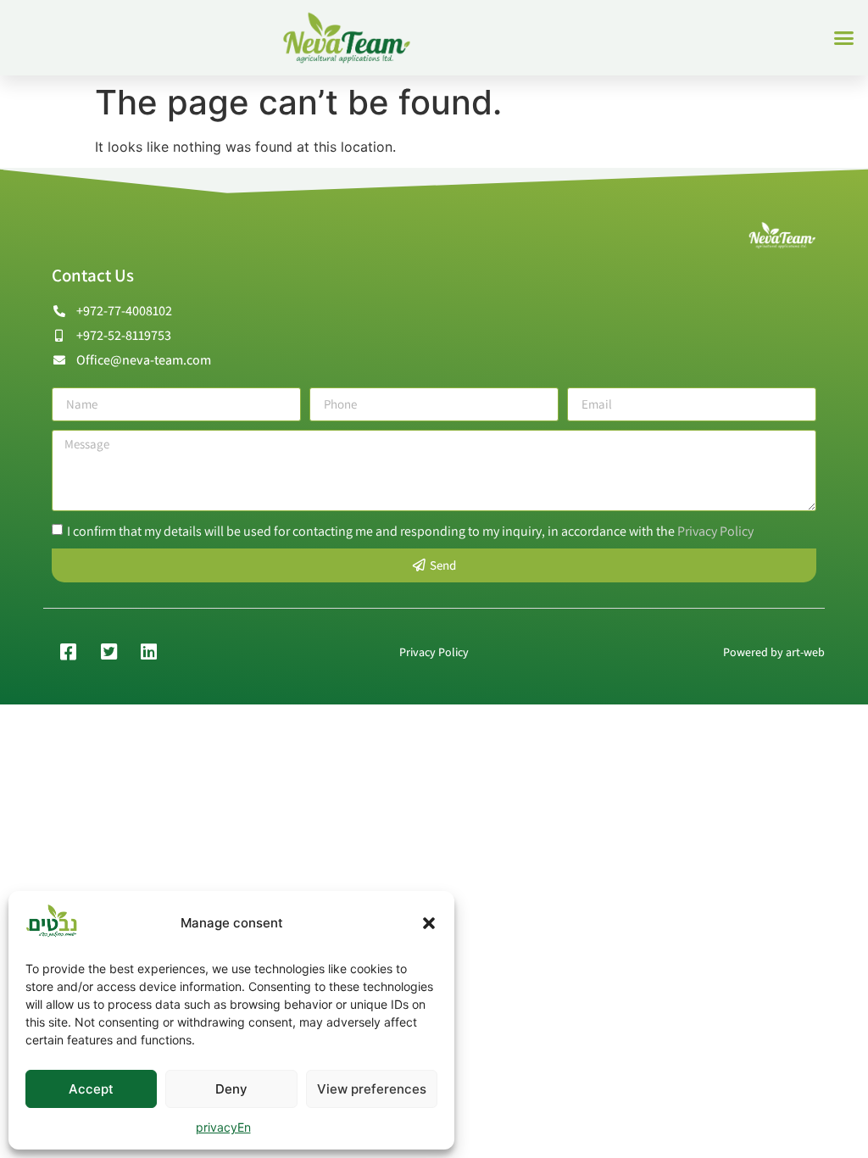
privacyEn (223, 1127)
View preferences (371, 1089)
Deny (231, 1089)
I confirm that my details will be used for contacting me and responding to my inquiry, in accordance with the (410, 530)
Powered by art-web (774, 652)
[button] (428, 923)
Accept (91, 1089)
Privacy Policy (715, 530)
